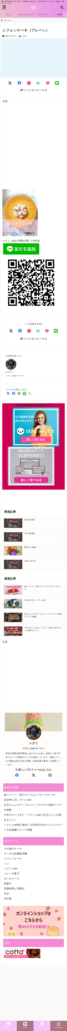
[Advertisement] (33, 146)
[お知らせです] (13, 564)
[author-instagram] (50, 775)
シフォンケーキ (13, 858)
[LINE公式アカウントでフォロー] (24, 393)
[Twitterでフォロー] (8, 393)
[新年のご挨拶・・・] (13, 550)
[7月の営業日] (13, 536)
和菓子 (8, 883)
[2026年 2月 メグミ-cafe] (13, 603)
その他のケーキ (13, 848)
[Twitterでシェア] (10, 83)
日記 (6, 893)
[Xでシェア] (11, 331)
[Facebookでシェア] (20, 83)
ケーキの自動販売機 (15, 853)
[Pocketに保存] (48, 83)
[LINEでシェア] (57, 83)
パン (6, 863)
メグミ (24, 36)
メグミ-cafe (10, 868)
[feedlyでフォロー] (30, 393)
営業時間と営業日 (14, 888)
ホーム (8, 14)
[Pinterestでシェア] (29, 83)
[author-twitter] (33, 775)
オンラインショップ (25, 14)
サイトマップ (43, 14)
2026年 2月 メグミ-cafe (17, 799)
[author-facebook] (17, 775)
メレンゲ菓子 (11, 873)
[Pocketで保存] (47, 331)
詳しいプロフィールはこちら (35, 769)
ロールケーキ (11, 878)
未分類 (8, 898)
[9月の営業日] (13, 523)
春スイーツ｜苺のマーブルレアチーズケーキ (29, 794)
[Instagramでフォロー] (19, 393)
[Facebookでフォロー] (13, 393)
